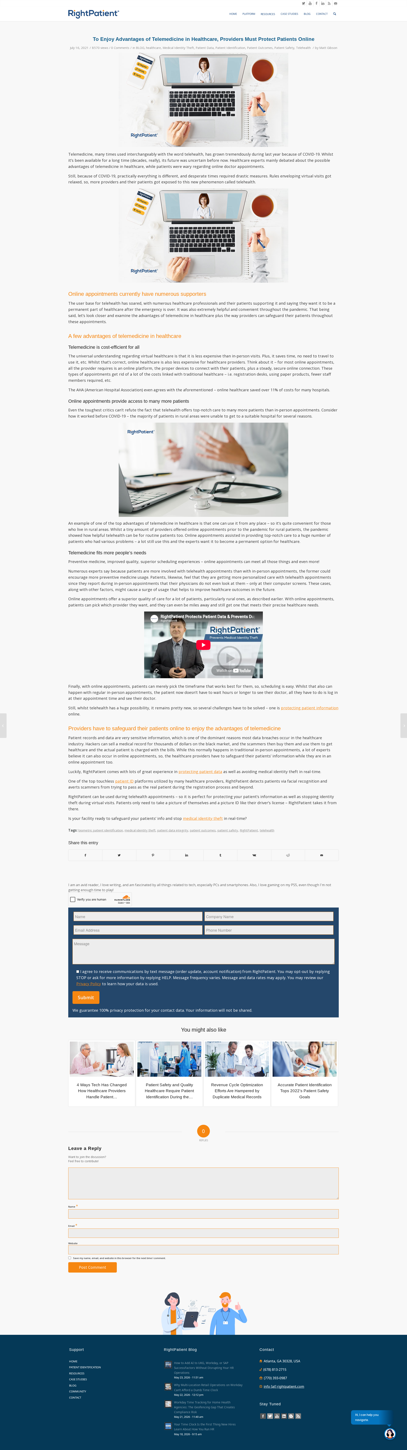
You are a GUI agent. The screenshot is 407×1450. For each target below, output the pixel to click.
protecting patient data (200, 771)
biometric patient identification (100, 830)
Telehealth (303, 48)
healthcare (153, 48)
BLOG (140, 48)
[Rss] (329, 3)
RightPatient (249, 830)
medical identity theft (203, 818)
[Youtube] (310, 3)
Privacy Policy (88, 983)
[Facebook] (316, 3)
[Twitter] (304, 3)
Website (73, 1243)
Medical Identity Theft (178, 48)
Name (73, 1206)
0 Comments (120, 48)
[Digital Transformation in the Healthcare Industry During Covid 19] (403, 725)
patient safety (227, 830)
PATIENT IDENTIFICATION (85, 1367)
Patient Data (205, 48)
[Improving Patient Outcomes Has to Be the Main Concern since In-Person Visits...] (3, 725)
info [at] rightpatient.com (284, 1386)
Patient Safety (284, 48)
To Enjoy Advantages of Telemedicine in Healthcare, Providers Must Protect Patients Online (203, 39)
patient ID (124, 781)
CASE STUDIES (78, 1379)
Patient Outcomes (260, 48)
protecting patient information (309, 707)
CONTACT (75, 1397)
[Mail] (335, 3)
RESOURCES (76, 1373)
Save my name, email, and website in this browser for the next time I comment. (119, 1258)
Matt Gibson (328, 48)
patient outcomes (203, 830)
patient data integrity (172, 830)
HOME (73, 1361)
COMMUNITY (77, 1391)
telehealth (267, 830)
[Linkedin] (323, 3)
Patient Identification (230, 48)
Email (72, 1225)
